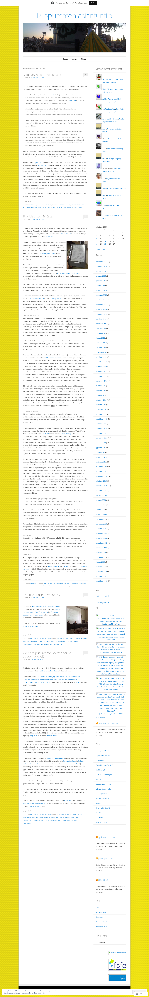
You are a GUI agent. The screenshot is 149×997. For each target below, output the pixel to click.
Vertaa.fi (67, 566)
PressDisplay (66, 434)
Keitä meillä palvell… (110, 119)
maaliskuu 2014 (101, 262)
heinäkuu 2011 (101, 400)
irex (24, 586)
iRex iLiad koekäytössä (38, 216)
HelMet (52, 95)
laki (67, 641)
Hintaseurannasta (53, 566)
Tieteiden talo (43, 612)
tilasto (79, 207)
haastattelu (69, 814)
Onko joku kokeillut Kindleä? (68, 273)
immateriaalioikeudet (30, 641)
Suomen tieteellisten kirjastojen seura (45, 606)
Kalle (104, 149)
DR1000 (46, 434)
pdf (68, 586)
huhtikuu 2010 (101, 471)
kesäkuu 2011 (101, 405)
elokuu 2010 (100, 452)
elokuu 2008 (100, 562)
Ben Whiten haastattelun (31, 626)
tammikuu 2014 (101, 266)
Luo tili (98, 907)
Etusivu (65, 59)
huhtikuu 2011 (101, 414)
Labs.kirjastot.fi (101, 794)
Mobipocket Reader (53, 358)
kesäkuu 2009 (101, 519)
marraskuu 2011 (101, 381)
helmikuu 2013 (101, 309)
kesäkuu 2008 (101, 567)
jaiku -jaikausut (105, 858)
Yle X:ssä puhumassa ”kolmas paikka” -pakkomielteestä (48, 654)
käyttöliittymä (44, 586)
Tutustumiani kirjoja (108, 723)
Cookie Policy (41, 993)
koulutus (41, 207)
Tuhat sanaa (100, 818)
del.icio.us (103, 879)
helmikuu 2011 (101, 424)
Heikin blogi (100, 770)
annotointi (54, 583)
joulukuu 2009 (101, 490)
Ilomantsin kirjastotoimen (56, 758)
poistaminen (71, 207)
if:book (98, 779)
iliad (85, 583)
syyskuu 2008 (101, 557)
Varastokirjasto (42, 165)
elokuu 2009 (100, 510)
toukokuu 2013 (101, 295)
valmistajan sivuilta (37, 298)
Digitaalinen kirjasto (103, 756)
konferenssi (60, 641)
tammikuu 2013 (101, 314)
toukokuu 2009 (101, 524)
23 (97, 244)
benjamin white (63, 638)
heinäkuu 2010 (101, 457)
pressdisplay (75, 586)
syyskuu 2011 (101, 390)
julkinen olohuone (51, 817)
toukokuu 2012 (101, 352)
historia (32, 817)
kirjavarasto (38, 162)
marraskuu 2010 (102, 438)
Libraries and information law (42, 595)
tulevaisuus (27, 823)
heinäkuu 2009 (101, 514)
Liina (104, 206)
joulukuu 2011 (101, 376)
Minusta (83, 59)
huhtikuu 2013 (101, 300)
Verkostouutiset (101, 822)
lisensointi (74, 641)
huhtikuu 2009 (101, 529)
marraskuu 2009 (102, 495)
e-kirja (79, 583)
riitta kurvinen (72, 820)
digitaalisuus (72, 583)
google (67, 205)
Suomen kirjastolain (71, 764)
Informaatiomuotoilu (103, 789)
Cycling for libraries (103, 751)
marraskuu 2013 (102, 271)
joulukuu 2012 (101, 319)
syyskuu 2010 (101, 448)
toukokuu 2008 (101, 571)
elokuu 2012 (100, 338)
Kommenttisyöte (102, 922)
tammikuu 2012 (101, 371)
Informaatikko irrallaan (104, 784)
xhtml (83, 586)
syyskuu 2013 (101, 281)
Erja (103, 179)
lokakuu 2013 (101, 276)
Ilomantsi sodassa (69, 761)
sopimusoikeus (46, 644)
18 (105, 241)
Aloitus (93, 3)
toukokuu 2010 (101, 467)
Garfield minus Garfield (104, 765)
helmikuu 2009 (101, 538)
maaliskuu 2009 (101, 533)
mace (104, 129)
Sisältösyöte (100, 917)
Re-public (99, 803)
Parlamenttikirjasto (102, 798)
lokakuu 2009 (101, 500)
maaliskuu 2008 (101, 581)
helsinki (26, 817)
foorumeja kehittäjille (48, 253)
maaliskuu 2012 (101, 362)
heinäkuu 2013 (101, 290)
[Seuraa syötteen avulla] (97, 723)
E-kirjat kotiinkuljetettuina (116, 188)
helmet (73, 205)
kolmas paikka (38, 820)
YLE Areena (44, 671)
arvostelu (62, 583)
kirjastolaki (50, 641)
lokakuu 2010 (101, 443)
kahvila (61, 817)
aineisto (61, 205)
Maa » (104, 250)
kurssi (47, 207)
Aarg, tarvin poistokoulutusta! (42, 74)
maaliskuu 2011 (101, 419)
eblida (72, 638)
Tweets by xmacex (102, 603)
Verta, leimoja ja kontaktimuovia (34, 803)
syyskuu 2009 (101, 505)
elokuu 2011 (100, 395)
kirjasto (33, 205)
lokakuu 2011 (101, 386)
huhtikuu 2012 (101, 357)
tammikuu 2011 (101, 428)
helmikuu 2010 (101, 481)
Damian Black (107, 79)
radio (64, 820)
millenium (62, 207)
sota (79, 820)
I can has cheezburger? (104, 775)
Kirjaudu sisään (101, 912)
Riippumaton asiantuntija (74, 16)
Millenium (72, 100)
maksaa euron (52, 736)
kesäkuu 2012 (101, 347)
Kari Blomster (107, 215)
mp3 (59, 820)
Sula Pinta (99, 813)
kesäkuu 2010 (101, 462)
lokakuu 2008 (101, 552)
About (74, 59)
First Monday (100, 760)
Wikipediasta (56, 298)
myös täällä (34, 806)
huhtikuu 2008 (101, 576)
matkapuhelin (53, 820)
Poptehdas (54, 671)
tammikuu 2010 (101, 486)
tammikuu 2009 (101, 543)
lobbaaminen (27, 644)
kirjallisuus (69, 817)
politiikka (36, 644)
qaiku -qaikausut (106, 837)
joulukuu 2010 (101, 433)
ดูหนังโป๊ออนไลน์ (108, 109)
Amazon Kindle (65, 234)
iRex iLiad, (50, 236)
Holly (104, 89)
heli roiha (78, 814)
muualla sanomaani (44, 205)
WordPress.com (101, 927)
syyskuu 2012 (101, 333)
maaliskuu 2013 (101, 305)
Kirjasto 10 (34, 736)
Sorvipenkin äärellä (103, 808)
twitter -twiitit (102, 596)
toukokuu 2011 (101, 409)
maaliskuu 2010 (101, 476)
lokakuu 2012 (101, 328)
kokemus (54, 586)
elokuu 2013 (100, 285)
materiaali (54, 207)
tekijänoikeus (57, 644)
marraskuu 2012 (102, 324)
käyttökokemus (32, 586)
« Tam (98, 250)
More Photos (100, 717)
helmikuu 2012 (101, 367)
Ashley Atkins (107, 99)
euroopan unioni (81, 638)
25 (105, 244)
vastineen (67, 800)
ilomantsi (39, 817)
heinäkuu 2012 (101, 343)
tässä (78, 682)
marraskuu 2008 (102, 548)
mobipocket (62, 586)
